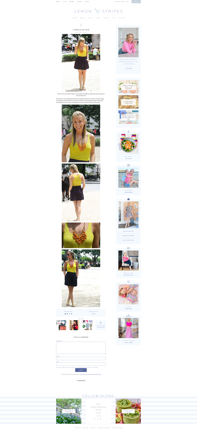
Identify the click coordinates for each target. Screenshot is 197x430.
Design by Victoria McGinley (104, 427)
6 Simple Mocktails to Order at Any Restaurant (128, 87)
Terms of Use (85, 427)
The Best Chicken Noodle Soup (128, 102)
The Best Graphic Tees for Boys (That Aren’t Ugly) (128, 117)
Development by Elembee (117, 427)
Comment (59, 341)
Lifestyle (90, 17)
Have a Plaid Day (74, 325)
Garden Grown (128, 410)
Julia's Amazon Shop (128, 240)
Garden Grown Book (98, 407)
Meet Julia (128, 68)
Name (58, 356)
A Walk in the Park (81, 29)
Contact (79, 1)
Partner (71, 1)
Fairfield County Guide (122, 1)
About (58, 1)
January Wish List (88, 325)
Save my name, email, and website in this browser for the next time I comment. (78, 367)
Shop (136, 1)
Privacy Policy (93, 427)
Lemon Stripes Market (128, 235)
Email (58, 361)
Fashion (74, 17)
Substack (106, 17)
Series (98, 17)
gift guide (122, 17)
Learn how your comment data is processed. (90, 374)
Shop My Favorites (128, 231)
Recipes (82, 17)
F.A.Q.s (65, 1)
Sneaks (61, 325)
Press (98, 413)
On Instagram (68, 410)
